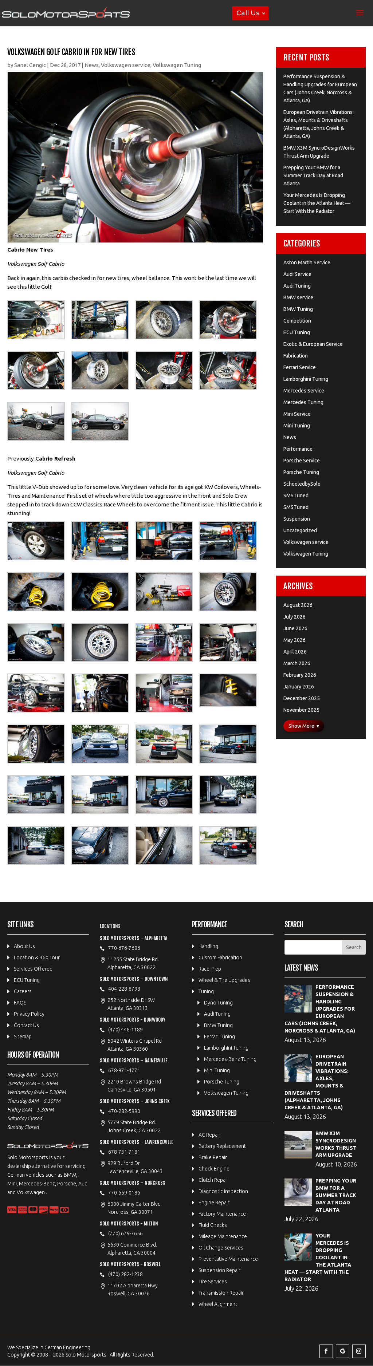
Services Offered (33, 969)
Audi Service (297, 274)
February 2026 (299, 675)
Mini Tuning (296, 426)
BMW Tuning (298, 309)
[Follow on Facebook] (326, 1351)
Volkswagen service (125, 65)
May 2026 (294, 640)
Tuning (206, 991)
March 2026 (296, 663)
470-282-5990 (124, 1111)
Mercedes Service (303, 391)
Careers (23, 991)
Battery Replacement (222, 1146)
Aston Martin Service (306, 262)
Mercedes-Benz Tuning (230, 1059)
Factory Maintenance (222, 1214)
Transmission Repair (221, 1293)
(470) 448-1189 (125, 1030)
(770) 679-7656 (125, 1233)
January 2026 (298, 687)
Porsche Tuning (301, 472)
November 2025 (301, 710)
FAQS (20, 1003)
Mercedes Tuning (303, 402)
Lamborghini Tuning (305, 379)
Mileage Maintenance (223, 1236)
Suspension (296, 519)
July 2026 (294, 617)
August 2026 (298, 605)
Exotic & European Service (313, 344)
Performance (298, 449)
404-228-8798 (124, 989)
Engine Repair (214, 1202)
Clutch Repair (213, 1180)
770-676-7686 (124, 948)
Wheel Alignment (218, 1304)
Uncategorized (300, 530)
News (92, 65)
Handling (208, 946)
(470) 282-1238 (125, 1274)
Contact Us (26, 1025)
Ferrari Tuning (219, 1036)
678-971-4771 (124, 1070)
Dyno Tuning (218, 1003)
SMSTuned (296, 495)
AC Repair (209, 1135)
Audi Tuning (297, 286)
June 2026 (295, 628)
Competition (297, 321)
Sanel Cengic (30, 65)
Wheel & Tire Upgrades (224, 980)
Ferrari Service (299, 367)
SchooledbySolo (302, 484)
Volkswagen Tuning (177, 65)
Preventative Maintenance (228, 1259)
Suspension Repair (219, 1270)
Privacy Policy (29, 1014)
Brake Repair (213, 1157)
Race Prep (210, 969)
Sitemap (23, 1036)
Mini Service (297, 414)
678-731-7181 (124, 1152)
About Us (24, 946)
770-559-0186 (124, 1193)
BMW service (298, 297)
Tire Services (213, 1281)
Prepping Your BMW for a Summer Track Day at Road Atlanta (313, 175)
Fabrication (295, 356)
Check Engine (214, 1169)
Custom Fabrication (220, 957)
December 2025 (301, 698)
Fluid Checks (213, 1225)
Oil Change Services (221, 1248)
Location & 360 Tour (37, 957)
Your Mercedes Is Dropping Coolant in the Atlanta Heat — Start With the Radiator (316, 203)
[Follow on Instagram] (359, 1351)
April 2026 (295, 652)
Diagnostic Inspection (223, 1191)
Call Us (247, 13)
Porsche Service (301, 460)
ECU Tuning (296, 332)
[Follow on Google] (342, 1351)
